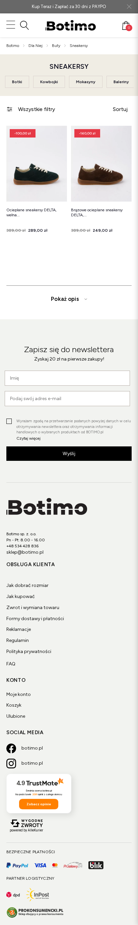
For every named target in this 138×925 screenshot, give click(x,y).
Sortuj (120, 109)
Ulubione (15, 716)
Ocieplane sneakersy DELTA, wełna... (31, 212)
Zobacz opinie (38, 804)
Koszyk (13, 705)
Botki (17, 81)
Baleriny (121, 81)
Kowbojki (49, 81)
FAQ (10, 664)
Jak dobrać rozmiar (27, 585)
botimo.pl (32, 748)
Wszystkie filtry (36, 109)
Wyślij (69, 453)
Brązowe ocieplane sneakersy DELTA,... (97, 212)
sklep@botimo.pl (25, 552)
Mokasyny (85, 81)
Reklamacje (18, 629)
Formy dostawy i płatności (35, 618)
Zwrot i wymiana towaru (32, 607)
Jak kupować (20, 596)
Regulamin (17, 640)
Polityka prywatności (28, 651)
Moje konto (18, 694)
